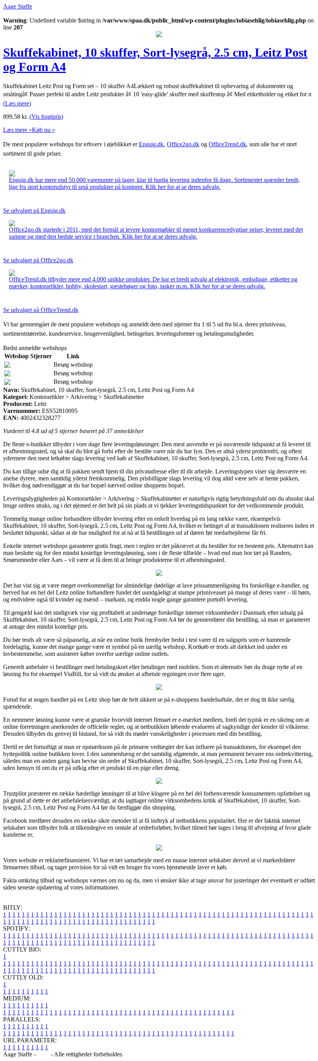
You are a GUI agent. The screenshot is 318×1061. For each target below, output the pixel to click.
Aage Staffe (17, 6)
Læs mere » (17, 130)
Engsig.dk (151, 144)
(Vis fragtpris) (46, 116)
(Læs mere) (17, 103)
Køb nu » (43, 130)
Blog (43, 1054)
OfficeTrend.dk (227, 144)
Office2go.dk (183, 144)
